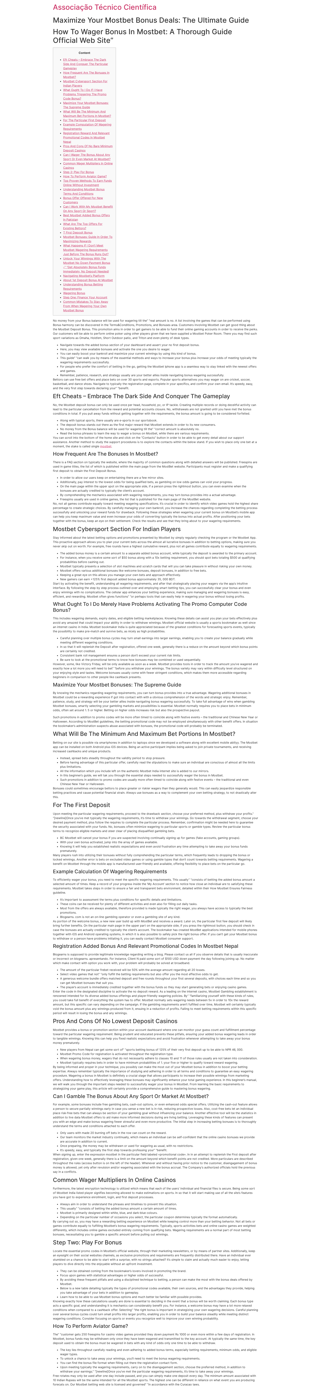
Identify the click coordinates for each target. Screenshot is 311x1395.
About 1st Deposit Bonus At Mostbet (88, 280)
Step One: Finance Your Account (85, 297)
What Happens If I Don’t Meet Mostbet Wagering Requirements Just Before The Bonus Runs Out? (86, 250)
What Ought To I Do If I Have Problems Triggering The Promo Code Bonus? (85, 94)
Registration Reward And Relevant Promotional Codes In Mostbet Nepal (86, 137)
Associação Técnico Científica (105, 7)
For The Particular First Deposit (84, 120)
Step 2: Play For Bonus (78, 172)
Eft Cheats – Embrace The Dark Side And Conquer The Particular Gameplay (85, 64)
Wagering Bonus (74, 293)
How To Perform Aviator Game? (85, 176)
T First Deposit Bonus (78, 232)
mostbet (105, 446)
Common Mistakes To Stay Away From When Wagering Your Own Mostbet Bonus (85, 306)
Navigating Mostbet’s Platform (84, 276)
